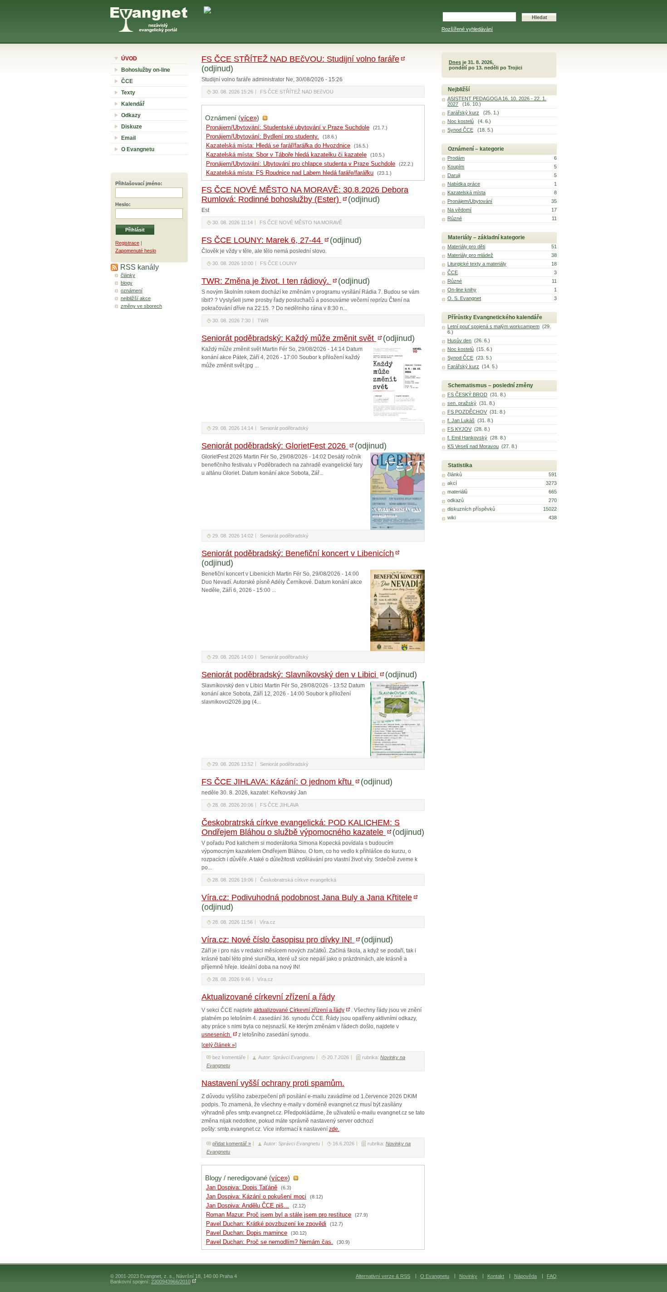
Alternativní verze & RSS (383, 1276)
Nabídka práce (463, 184)
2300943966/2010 (171, 1281)
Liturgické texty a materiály (476, 263)
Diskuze (131, 126)
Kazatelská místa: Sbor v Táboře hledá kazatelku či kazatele (286, 155)
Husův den (459, 340)
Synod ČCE (460, 130)
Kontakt (495, 1276)
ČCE (127, 81)
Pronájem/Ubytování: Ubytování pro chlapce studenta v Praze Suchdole (300, 164)
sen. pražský (461, 403)
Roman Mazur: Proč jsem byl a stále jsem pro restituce (278, 1215)
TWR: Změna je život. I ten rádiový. (266, 281)
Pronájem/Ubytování (469, 201)
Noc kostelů (460, 121)
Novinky (468, 1276)
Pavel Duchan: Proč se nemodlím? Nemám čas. (269, 1242)
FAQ (552, 1276)
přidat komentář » (231, 1143)
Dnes (455, 62)
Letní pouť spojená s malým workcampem (493, 326)
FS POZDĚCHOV (467, 411)
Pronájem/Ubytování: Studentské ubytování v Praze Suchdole (287, 127)
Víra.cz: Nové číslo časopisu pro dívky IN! (277, 939)
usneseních (216, 1034)
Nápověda (525, 1276)
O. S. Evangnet (464, 298)
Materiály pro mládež (470, 255)
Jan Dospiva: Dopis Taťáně (241, 1187)
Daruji (453, 175)
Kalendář (133, 104)
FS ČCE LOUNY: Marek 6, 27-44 (262, 240)
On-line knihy (461, 289)
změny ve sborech (141, 306)
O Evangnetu (137, 149)
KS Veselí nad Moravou (473, 446)
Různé (454, 218)
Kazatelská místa (466, 192)
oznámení (131, 290)
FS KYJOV (459, 429)
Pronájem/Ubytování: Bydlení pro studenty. (262, 136)
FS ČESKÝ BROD (467, 394)
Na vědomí (459, 209)
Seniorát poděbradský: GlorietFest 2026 (274, 445)
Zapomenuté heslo (135, 250)
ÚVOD (129, 58)
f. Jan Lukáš (461, 420)
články (128, 275)
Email (128, 138)
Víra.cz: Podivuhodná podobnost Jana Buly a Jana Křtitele (306, 897)
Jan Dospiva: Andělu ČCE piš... (247, 1206)
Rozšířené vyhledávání (467, 29)
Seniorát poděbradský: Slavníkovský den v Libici (289, 674)
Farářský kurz (463, 112)
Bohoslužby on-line (145, 70)
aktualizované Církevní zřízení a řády (299, 1010)
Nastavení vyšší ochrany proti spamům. (272, 1083)
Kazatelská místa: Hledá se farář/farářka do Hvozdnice (278, 146)
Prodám (456, 158)
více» (248, 118)
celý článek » (219, 1045)
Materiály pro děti (466, 246)
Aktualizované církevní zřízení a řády (268, 996)
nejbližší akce (136, 298)
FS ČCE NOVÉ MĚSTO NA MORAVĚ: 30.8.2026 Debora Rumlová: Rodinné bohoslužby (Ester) (304, 194)
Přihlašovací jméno (138, 183)
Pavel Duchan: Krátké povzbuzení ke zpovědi (266, 1224)
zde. (334, 1129)
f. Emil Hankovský (467, 437)
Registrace (127, 243)
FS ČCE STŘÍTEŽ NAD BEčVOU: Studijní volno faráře (300, 59)
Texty (128, 92)
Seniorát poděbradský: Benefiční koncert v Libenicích (297, 553)
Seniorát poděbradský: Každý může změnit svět (288, 338)
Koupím (455, 166)
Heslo (122, 204)
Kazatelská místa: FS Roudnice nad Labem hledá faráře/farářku (289, 173)
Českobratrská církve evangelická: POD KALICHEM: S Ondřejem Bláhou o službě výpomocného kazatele (300, 827)
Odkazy (131, 115)
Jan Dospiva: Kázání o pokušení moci (256, 1196)
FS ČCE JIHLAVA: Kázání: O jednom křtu (277, 781)
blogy (126, 283)
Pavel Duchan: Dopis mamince (246, 1233)
